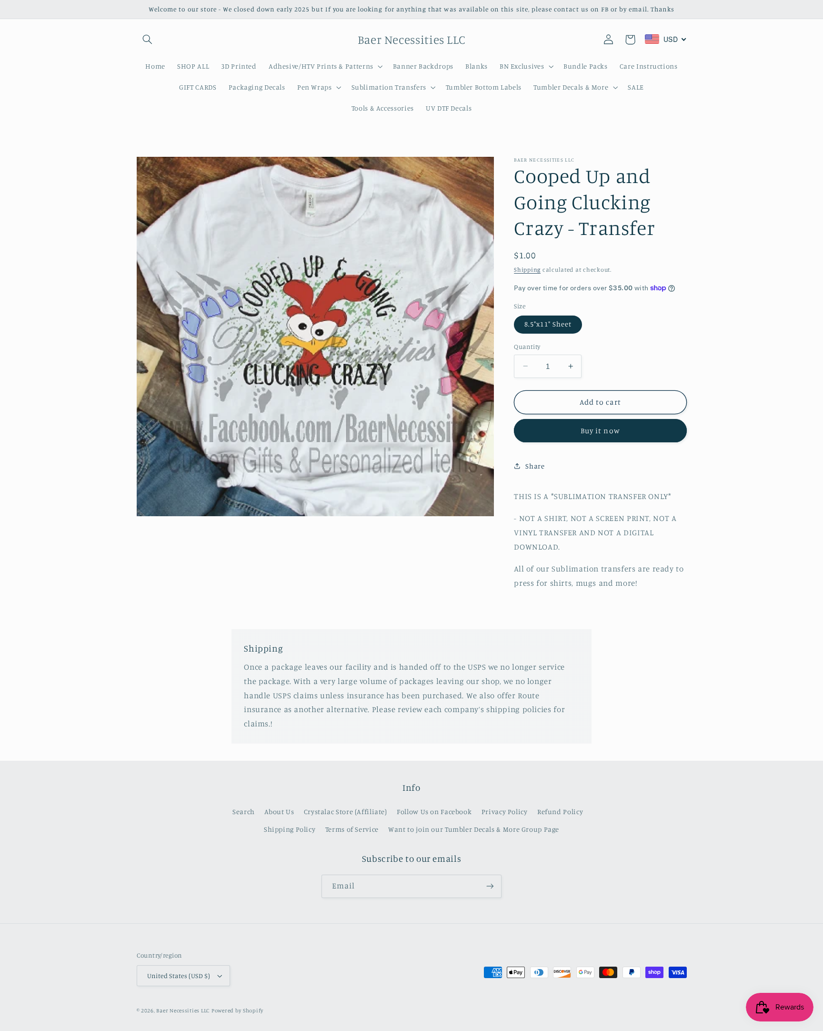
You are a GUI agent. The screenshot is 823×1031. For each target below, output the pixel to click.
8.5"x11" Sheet (548, 324)
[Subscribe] (490, 886)
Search (243, 811)
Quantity (527, 346)
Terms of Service (352, 829)
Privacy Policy (505, 811)
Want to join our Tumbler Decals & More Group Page (473, 829)
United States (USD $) (179, 976)
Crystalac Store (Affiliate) (345, 811)
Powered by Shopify (237, 1010)
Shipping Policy (289, 829)
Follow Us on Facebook (434, 811)
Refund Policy (560, 811)
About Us (279, 811)
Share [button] (534, 466)
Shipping (527, 269)
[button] (148, 40)
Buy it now (600, 430)
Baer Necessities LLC (183, 1010)
